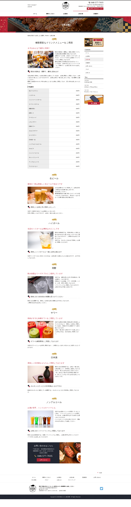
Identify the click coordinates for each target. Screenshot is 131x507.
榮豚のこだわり (50, 13)
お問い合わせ (89, 66)
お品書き (65, 13)
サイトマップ (71, 480)
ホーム (35, 13)
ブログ (87, 69)
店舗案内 (95, 13)
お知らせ (88, 72)
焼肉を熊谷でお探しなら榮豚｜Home (38, 35)
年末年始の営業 (88, 82)
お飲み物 (80, 13)
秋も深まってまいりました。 (91, 91)
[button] (43, 459)
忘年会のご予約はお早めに (91, 87)
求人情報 (34, 480)
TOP (100, 472)
